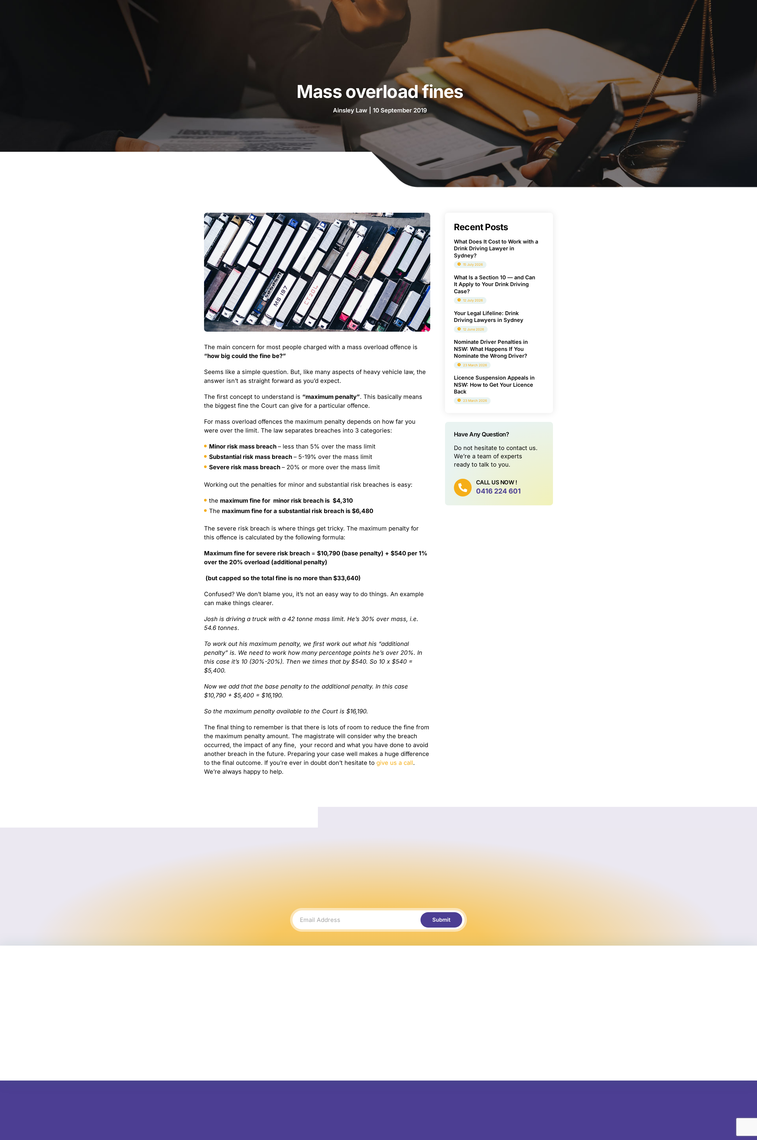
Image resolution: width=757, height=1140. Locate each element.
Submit (441, 920)
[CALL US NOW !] (463, 487)
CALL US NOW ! (496, 482)
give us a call (394, 762)
